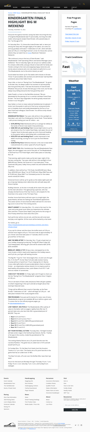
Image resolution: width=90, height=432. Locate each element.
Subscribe (75, 410)
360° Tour (66, 393)
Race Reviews (29, 383)
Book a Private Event (10, 388)
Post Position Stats (30, 402)
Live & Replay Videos (10, 402)
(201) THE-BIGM (61, 423)
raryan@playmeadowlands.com (59, 425)
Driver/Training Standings (32, 399)
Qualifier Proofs (50, 386)
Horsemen (57, 7)
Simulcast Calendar (9, 404)
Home (10, 13)
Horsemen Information (52, 381)
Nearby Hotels (68, 390)
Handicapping (25, 7)
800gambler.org (32, 428)
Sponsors (6, 409)
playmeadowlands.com (17, 303)
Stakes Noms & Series (52, 390)
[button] (83, 3)
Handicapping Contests (31, 386)
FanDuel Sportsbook (31, 388)
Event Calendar (8, 381)
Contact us (74, 8)
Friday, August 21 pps (72, 41)
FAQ (32, 421)
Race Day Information (10, 397)
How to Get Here (68, 386)
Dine (65, 383)
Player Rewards (29, 390)
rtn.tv (29, 53)
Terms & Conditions (22, 421)
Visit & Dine (46, 7)
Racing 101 (7, 407)
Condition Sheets (51, 383)
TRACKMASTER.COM (72, 34)
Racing (15, 7)
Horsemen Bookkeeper (52, 393)
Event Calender (75, 141)
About (47, 399)
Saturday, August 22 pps (73, 38)
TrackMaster (77, 29)
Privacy (28, 421)
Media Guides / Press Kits (32, 404)
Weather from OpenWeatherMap (73, 129)
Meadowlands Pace (9, 383)
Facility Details (68, 388)
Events (36, 7)
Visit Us (66, 381)
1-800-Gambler (23, 428)
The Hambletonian (9, 386)
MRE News (16, 13)
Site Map (37, 421)
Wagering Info (29, 381)
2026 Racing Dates (9, 399)
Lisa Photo (49, 404)
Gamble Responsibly (44, 421)
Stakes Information (51, 388)
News (65, 7)
